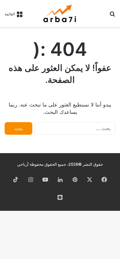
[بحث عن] (112, 16)
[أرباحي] (60, 13)
